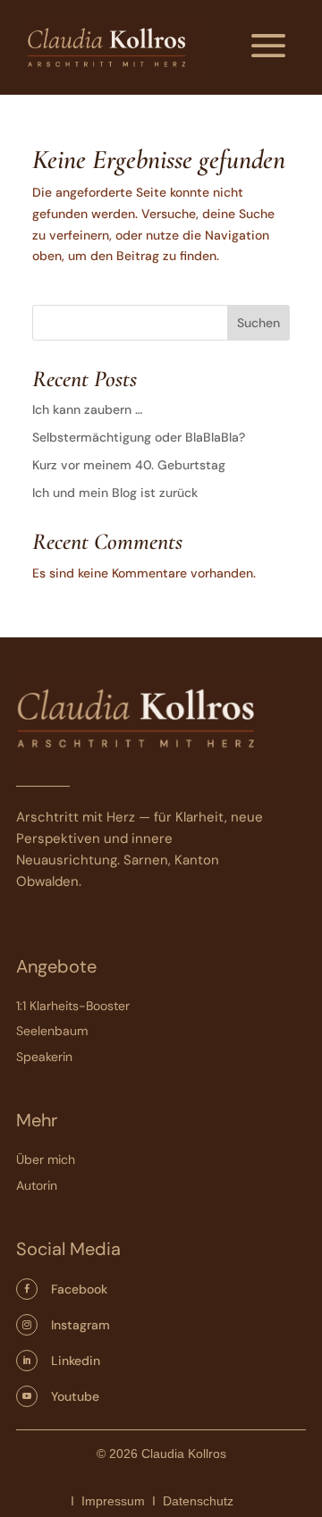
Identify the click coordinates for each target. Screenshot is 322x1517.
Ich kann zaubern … (87, 409)
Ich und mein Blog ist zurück (115, 493)
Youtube (75, 1396)
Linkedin (75, 1361)
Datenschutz (198, 1501)
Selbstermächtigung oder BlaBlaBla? (138, 437)
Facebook (79, 1289)
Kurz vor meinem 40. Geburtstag (128, 465)
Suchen (258, 323)
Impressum (113, 1501)
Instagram (80, 1325)
